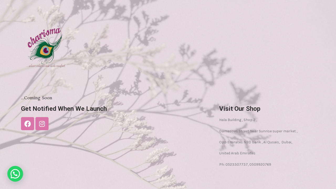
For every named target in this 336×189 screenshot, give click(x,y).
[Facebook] (27, 123)
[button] (15, 174)
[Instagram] (42, 123)
